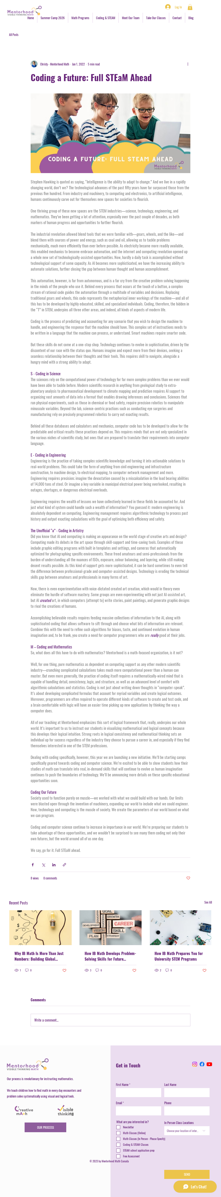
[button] (190, 7)
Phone (167, 1102)
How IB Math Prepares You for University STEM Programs (179, 956)
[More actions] (187, 64)
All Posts (13, 35)
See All (208, 902)
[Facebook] (202, 1064)
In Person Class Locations (179, 1122)
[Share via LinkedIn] (54, 865)
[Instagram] (194, 1064)
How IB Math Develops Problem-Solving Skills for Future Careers (110, 956)
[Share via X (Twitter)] (43, 865)
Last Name (170, 1084)
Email (119, 1102)
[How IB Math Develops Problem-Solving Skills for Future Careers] (110, 927)
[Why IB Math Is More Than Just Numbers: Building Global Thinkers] (40, 927)
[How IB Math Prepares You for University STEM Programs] (180, 927)
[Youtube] (209, 1064)
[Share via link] (64, 865)
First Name (122, 1084)
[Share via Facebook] (33, 865)
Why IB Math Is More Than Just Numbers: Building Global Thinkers (38, 956)
